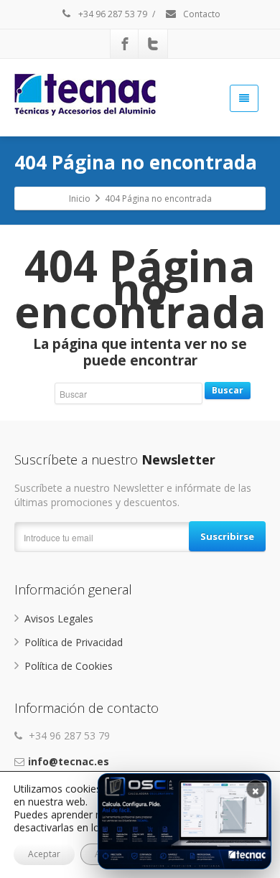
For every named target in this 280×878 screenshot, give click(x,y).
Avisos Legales (58, 618)
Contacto (200, 14)
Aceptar (44, 854)
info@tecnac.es (68, 761)
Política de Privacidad (73, 642)
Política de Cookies (68, 666)
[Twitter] (153, 43)
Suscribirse (227, 536)
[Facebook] (125, 43)
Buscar (227, 390)
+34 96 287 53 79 (111, 14)
